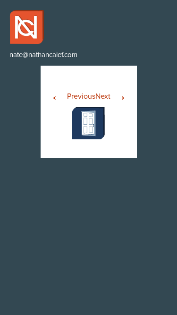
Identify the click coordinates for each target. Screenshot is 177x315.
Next (111, 96)
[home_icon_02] (88, 123)
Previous (72, 96)
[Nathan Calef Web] (88, 26)
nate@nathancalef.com (43, 55)
